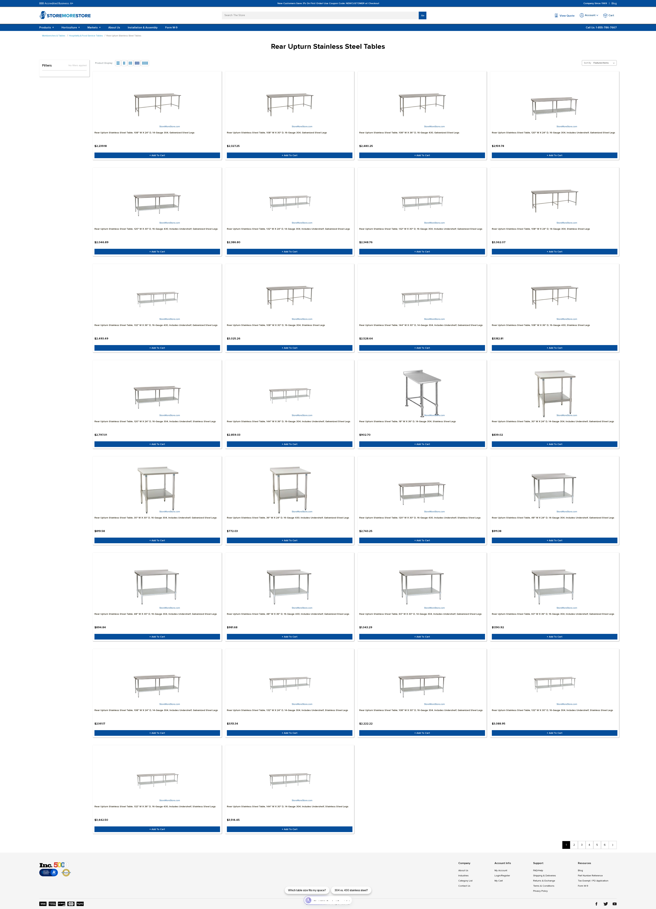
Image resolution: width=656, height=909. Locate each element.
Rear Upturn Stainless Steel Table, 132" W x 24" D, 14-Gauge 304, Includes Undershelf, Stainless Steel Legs (287, 710)
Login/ (498, 875)
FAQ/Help (538, 870)
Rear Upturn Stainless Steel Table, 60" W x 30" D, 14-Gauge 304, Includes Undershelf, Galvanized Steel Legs (420, 613)
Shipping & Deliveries (544, 875)
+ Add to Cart (157, 155)
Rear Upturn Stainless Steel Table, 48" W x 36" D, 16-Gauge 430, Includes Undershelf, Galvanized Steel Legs (288, 613)
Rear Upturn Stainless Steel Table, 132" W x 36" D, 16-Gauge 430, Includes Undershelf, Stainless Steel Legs (155, 806)
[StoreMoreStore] (65, 16)
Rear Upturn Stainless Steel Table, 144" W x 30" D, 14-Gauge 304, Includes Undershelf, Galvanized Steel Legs (421, 325)
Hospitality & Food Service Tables (86, 35)
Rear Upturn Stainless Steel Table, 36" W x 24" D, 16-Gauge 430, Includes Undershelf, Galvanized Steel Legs (288, 517)
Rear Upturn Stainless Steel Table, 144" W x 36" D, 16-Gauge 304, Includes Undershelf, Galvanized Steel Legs (288, 421)
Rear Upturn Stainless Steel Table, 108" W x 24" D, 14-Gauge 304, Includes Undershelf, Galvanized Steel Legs (156, 710)
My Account (501, 870)
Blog (614, 3)
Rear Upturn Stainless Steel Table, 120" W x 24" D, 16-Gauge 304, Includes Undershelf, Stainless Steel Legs (155, 421)
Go (422, 15)
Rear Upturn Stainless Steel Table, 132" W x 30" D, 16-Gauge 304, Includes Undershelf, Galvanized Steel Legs (420, 228)
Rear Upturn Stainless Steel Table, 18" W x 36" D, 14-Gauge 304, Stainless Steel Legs (407, 421)
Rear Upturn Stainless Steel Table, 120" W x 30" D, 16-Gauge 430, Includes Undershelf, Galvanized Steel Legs (156, 228)
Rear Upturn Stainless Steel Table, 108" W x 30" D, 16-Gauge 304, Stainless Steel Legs (276, 325)
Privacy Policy (540, 891)
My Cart (499, 880)
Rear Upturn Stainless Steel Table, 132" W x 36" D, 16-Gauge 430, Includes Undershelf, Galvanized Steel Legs (155, 325)
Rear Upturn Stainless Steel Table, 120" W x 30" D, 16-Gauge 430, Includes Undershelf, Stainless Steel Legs (420, 517)
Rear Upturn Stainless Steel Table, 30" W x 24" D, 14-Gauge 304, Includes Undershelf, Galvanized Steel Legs (553, 421)
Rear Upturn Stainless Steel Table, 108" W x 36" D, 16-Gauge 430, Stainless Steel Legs (541, 325)
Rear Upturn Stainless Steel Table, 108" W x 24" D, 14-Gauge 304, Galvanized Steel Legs (144, 132)
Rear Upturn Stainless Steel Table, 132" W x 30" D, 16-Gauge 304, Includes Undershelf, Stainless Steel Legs (552, 710)
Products (46, 27)
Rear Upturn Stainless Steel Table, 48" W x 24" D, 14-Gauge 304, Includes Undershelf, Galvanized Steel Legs (553, 517)
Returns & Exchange (544, 880)
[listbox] (605, 62)
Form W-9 (171, 27)
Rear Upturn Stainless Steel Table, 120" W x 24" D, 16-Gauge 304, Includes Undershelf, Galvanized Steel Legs (553, 132)
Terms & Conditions (543, 885)
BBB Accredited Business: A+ (56, 3)
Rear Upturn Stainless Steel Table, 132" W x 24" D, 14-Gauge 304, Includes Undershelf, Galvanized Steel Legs (288, 228)
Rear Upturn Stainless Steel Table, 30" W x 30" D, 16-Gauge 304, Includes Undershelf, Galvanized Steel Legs (155, 517)
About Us (114, 27)
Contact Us (464, 885)
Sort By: (587, 63)
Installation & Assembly (143, 27)
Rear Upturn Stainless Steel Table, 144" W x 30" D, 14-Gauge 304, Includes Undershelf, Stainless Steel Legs (287, 806)
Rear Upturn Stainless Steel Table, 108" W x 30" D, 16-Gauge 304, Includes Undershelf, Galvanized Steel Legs (421, 710)
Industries (463, 875)
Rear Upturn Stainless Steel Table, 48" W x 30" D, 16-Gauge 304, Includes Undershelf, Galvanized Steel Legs (155, 613)
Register (505, 875)
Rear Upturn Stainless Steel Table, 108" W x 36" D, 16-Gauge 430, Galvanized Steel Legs (409, 132)
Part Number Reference (590, 875)
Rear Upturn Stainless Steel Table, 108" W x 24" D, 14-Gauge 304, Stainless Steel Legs (541, 228)
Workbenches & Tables (53, 35)
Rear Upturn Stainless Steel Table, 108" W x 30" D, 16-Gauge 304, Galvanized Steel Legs (277, 132)
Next (613, 845)
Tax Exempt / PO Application (593, 880)
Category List (465, 880)
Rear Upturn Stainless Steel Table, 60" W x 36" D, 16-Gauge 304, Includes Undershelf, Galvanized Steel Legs (553, 613)
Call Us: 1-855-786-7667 (601, 27)
